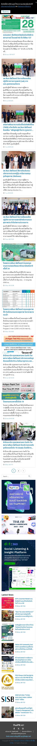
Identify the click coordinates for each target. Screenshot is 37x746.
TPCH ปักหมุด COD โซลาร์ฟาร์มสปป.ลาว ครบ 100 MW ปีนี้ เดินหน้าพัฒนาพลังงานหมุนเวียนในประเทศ (24, 678)
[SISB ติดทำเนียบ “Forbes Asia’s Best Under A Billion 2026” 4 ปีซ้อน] (8, 699)
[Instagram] (23, 728)
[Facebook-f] (14, 728)
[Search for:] (16, 476)
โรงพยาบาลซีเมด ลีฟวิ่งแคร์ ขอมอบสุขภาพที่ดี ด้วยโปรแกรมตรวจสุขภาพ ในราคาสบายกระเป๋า (18, 311)
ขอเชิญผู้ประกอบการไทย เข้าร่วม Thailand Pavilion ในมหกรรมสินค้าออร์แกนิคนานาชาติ (24, 626)
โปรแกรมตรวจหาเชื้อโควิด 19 (13, 401)
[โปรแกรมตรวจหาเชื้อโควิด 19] (18, 391)
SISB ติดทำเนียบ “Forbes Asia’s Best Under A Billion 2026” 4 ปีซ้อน (23, 697)
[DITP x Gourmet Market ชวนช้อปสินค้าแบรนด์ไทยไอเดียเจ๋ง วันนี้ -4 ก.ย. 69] (8, 603)
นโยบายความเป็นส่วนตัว (8, 6)
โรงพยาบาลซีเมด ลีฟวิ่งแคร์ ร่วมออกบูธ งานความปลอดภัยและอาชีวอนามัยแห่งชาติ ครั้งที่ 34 (18, 265)
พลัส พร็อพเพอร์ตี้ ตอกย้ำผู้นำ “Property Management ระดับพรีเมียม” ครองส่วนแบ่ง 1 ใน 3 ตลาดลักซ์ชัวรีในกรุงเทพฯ (24, 711)
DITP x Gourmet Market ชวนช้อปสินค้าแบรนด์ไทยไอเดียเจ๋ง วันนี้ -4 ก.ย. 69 (24, 600)
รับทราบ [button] (6, 12)
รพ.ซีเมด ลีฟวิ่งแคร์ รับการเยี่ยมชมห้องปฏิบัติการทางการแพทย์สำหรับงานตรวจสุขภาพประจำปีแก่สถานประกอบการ (17, 219)
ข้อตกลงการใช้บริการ (24, 6)
